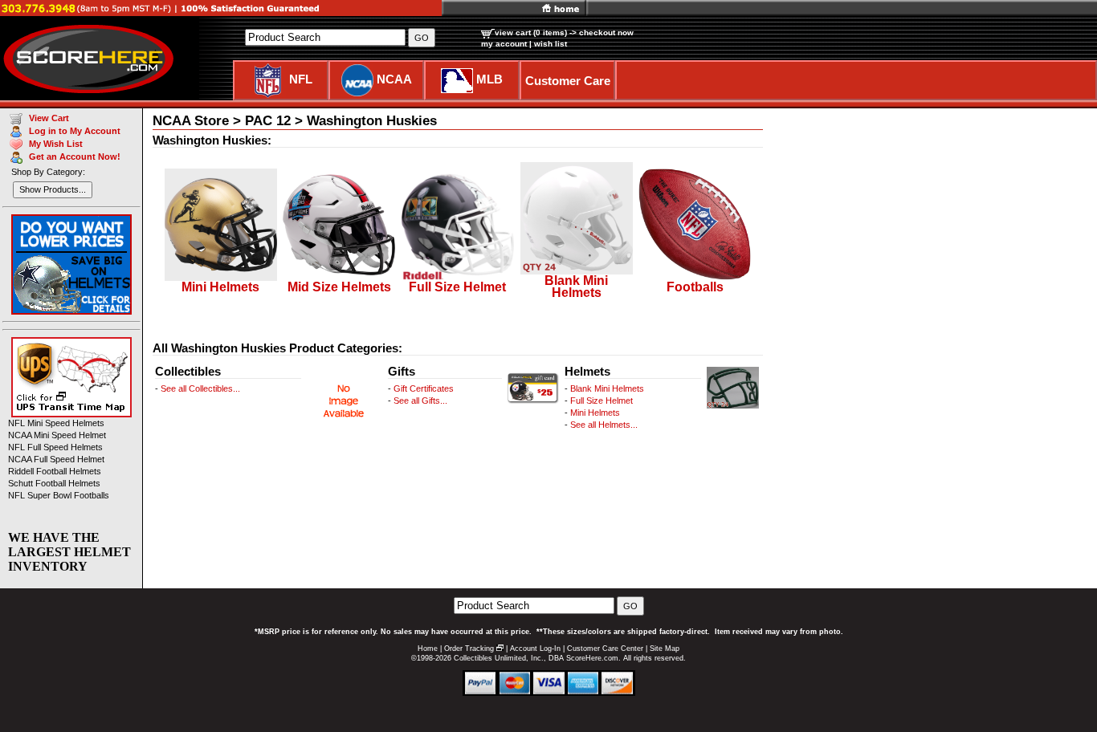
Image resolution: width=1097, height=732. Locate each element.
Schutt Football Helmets (54, 483)
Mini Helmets (595, 412)
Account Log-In (535, 649)
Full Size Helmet (601, 400)
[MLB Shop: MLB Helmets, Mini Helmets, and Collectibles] (457, 79)
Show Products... (52, 189)
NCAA (394, 79)
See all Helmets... (604, 424)
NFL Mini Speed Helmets (56, 423)
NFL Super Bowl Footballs (58, 495)
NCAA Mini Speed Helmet (57, 435)
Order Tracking (469, 649)
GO (630, 606)
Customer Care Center (605, 649)
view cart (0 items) (531, 32)
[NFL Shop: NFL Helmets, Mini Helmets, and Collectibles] (268, 79)
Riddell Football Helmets (54, 471)
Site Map (664, 649)
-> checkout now (601, 32)
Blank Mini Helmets (607, 388)
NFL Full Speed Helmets (55, 447)
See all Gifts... (420, 400)
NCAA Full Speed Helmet (56, 459)
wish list (550, 43)
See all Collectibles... (200, 388)
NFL (300, 79)
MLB (489, 79)
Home (428, 649)
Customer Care (567, 80)
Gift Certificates (424, 388)
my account (504, 43)
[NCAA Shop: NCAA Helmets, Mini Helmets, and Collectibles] (357, 79)
